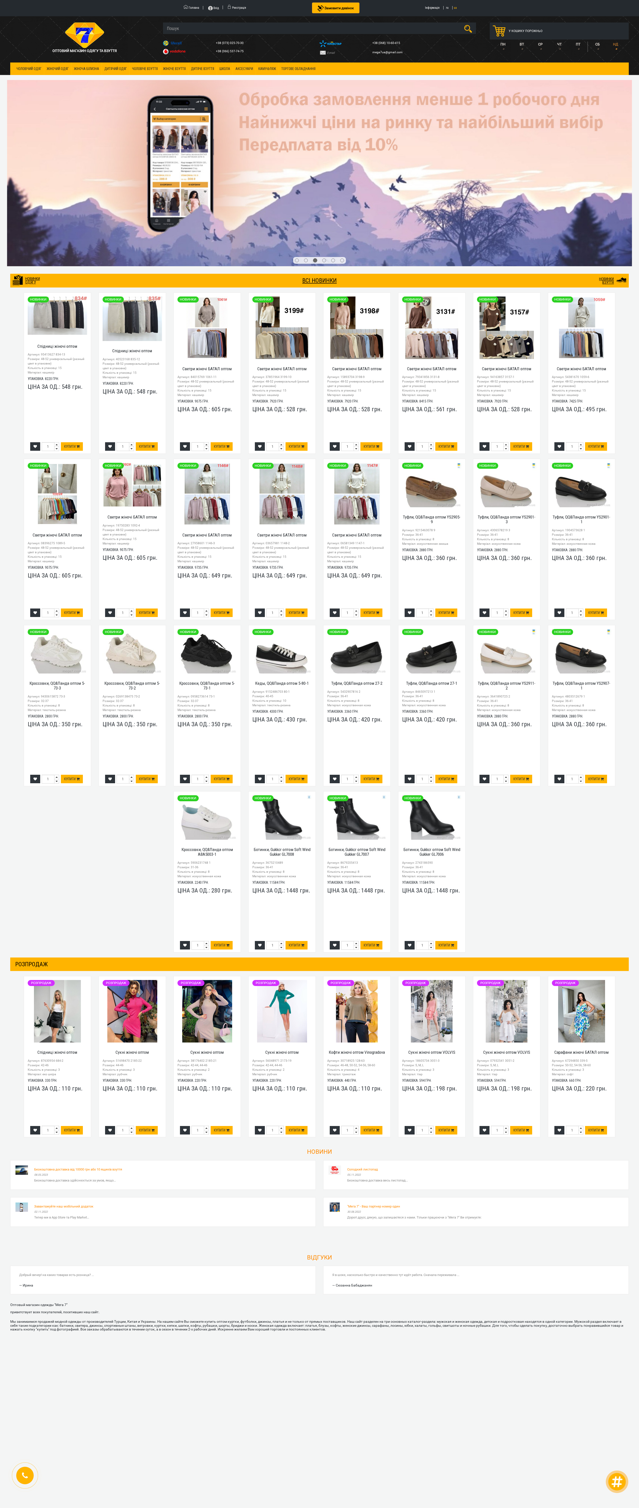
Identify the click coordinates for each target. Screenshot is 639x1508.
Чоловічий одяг (28, 69)
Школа (224, 69)
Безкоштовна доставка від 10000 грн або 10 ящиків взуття (78, 1020)
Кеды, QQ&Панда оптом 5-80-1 (282, 534)
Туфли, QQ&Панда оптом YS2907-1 (581, 537)
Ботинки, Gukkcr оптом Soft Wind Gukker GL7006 (431, 703)
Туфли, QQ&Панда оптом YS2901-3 (506, 371)
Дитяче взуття (202, 69)
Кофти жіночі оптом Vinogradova (357, 903)
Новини (319, 1003)
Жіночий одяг (58, 69)
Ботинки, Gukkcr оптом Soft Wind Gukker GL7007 (356, 703)
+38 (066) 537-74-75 (230, 51)
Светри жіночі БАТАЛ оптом (207, 219)
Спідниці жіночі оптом (57, 197)
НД (615, 44)
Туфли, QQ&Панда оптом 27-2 (356, 534)
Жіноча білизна (86, 69)
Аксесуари (244, 69)
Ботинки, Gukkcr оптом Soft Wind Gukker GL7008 (282, 703)
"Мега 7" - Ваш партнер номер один (373, 1057)
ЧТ (559, 44)
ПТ (578, 44)
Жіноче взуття (174, 69)
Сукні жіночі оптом (132, 903)
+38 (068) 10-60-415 (386, 43)
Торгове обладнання (298, 69)
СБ (597, 44)
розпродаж (31, 815)
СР (540, 44)
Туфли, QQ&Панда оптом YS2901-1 (581, 371)
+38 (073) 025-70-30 (230, 43)
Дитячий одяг (115, 69)
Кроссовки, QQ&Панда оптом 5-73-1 (207, 537)
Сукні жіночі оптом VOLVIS (431, 903)
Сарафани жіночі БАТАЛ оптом (581, 903)
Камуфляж (267, 69)
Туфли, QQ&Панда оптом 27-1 (431, 534)
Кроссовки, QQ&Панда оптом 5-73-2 (132, 537)
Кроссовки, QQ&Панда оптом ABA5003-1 (207, 703)
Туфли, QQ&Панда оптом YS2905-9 (432, 371)
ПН (502, 44)
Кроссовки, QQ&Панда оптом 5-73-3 (57, 537)
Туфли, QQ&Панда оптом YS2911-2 (506, 537)
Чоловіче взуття (145, 69)
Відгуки (319, 1108)
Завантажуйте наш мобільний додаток (63, 1057)
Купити (70, 298)
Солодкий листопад (362, 1020)
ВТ (522, 44)
